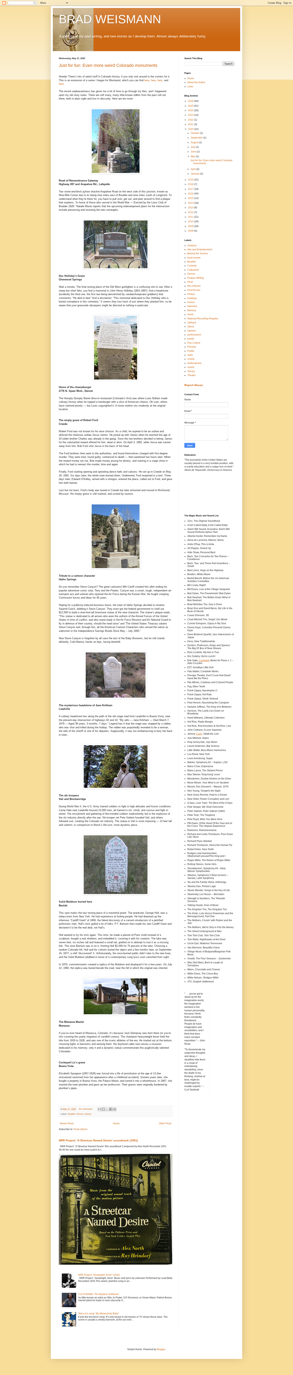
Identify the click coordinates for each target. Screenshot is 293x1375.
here (146, 80)
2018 (191, 184)
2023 (191, 115)
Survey (191, 371)
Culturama (193, 269)
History (88, 1114)
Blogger (161, 1349)
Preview (191, 346)
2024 (191, 110)
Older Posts (165, 1123)
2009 (191, 226)
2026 (191, 101)
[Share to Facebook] (111, 1109)
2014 (191, 203)
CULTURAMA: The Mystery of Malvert (98, 1294)
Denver (79, 1114)
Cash (199, 733)
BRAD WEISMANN (110, 19)
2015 (191, 198)
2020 (191, 129)
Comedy (192, 265)
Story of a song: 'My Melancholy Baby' (98, 1313)
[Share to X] (107, 1109)
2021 (191, 124)
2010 (191, 221)
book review (194, 257)
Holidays (192, 298)
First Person (193, 290)
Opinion (191, 330)
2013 (191, 207)
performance (194, 334)
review (191, 359)
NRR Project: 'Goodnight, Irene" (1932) (99, 1275)
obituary (191, 322)
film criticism (194, 286)
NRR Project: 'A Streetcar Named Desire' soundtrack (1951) (98, 1140)
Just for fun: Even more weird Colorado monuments (108, 65)
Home (116, 1123)
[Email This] (99, 1109)
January (195, 173)
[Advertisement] (202, 493)
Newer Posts (67, 1123)
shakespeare (194, 363)
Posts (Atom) (80, 1129)
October (195, 133)
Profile (190, 351)
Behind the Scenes (197, 253)
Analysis (192, 245)
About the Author (196, 82)
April (193, 169)
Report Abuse (193, 385)
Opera (190, 326)
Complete (204, 660)
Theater (191, 375)
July (193, 147)
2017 (191, 189)
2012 (191, 212)
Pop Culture (193, 342)
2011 (191, 217)
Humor (191, 302)
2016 (191, 193)
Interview (192, 306)
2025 (191, 105)
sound (190, 367)
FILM (190, 282)
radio (190, 355)
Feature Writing (195, 278)
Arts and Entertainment (199, 249)
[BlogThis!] (103, 1109)
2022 (191, 119)
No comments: (86, 1109)
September (197, 137)
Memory (191, 310)
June (194, 151)
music (190, 314)
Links (190, 86)
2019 (191, 179)
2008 (191, 230)
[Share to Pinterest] (115, 1109)
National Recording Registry (202, 318)
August (195, 142)
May (193, 156)
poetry (190, 338)
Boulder (71, 1114)
